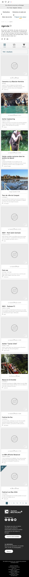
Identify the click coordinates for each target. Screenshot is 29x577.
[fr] (11, 2)
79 (20, 503)
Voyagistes (15, 7)
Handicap (20, 7)
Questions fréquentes (14, 565)
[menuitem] (6, 11)
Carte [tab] (14, 47)
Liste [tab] (5, 47)
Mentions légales (14, 570)
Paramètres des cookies (14, 574)
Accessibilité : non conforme (14, 569)
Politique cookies (14, 573)
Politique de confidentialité (14, 571)
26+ (14, 503)
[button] (8, 2)
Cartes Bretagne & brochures (14, 567)
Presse (11, 7)
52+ (17, 503)
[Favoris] (6, 2)
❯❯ (26, 503)
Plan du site (14, 568)
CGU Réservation (14, 575)
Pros (8, 7)
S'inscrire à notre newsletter (13, 536)
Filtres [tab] (23, 47)
